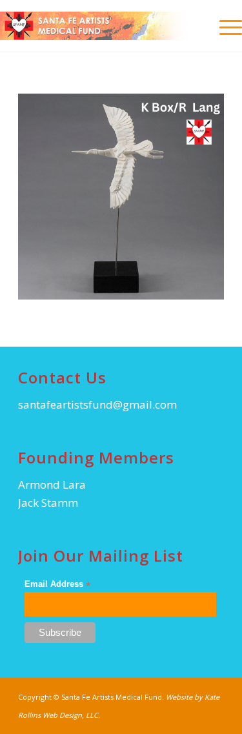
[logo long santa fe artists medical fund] (97, 26)
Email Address (57, 584)
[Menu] (224, 26)
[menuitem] (224, 26)
